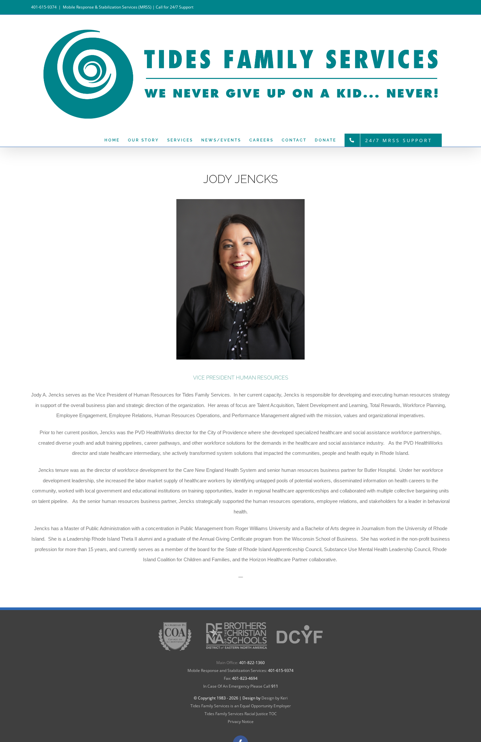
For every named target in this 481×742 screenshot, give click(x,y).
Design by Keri (274, 698)
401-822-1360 (252, 662)
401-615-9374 (281, 670)
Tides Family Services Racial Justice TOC (241, 713)
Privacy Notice (241, 721)
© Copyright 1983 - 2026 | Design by (227, 698)
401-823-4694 (245, 678)
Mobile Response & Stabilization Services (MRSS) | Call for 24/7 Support (128, 7)
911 (274, 686)
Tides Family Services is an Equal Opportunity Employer (240, 706)
